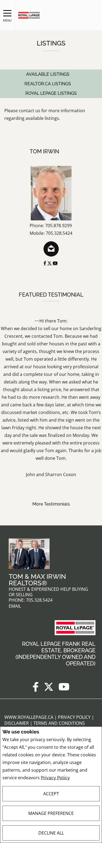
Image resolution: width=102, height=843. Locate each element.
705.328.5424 (39, 600)
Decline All (51, 833)
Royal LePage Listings (51, 93)
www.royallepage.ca (28, 717)
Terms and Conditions (59, 723)
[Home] (29, 15)
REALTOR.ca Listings (47, 83)
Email (15, 606)
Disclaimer (17, 723)
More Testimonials (51, 504)
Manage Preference (51, 813)
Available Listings (47, 74)
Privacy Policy (55, 777)
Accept (51, 794)
